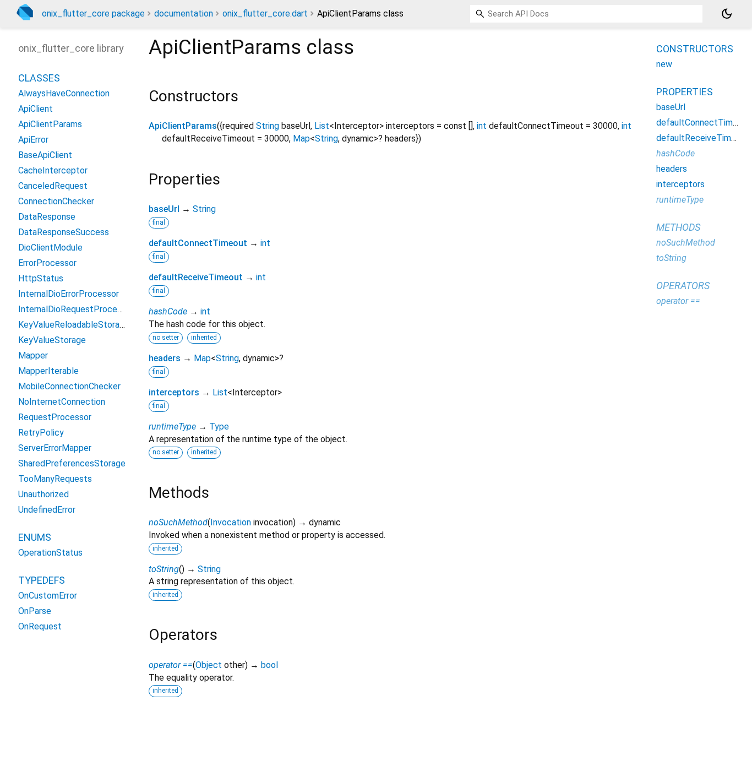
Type (219, 426)
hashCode (168, 311)
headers (165, 358)
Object (208, 665)
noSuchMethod (178, 522)
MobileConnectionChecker (69, 387)
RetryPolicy (41, 433)
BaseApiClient (45, 155)
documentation (183, 13)
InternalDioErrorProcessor (68, 294)
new (664, 64)
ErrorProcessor (47, 263)
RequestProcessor (54, 417)
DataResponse (46, 217)
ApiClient (35, 109)
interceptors (174, 392)
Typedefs (41, 580)
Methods (678, 227)
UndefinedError (46, 510)
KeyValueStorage (52, 340)
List (321, 126)
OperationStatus (50, 553)
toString (164, 569)
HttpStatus (40, 279)
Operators (683, 285)
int (482, 126)
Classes (39, 78)
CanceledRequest (53, 186)
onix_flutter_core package (93, 13)
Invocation (230, 522)
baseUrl (164, 209)
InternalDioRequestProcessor (76, 310)
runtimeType (172, 426)
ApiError (33, 140)
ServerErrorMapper (54, 448)
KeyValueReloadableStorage (73, 325)
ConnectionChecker (56, 202)
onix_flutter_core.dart (265, 13)
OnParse (34, 611)
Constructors (694, 49)
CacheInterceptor (53, 171)
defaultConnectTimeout (198, 243)
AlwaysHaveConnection (64, 94)
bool (269, 665)
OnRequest (40, 627)
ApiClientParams (183, 126)
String (267, 126)
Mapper (33, 356)
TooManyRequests (55, 479)
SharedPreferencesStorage (72, 464)
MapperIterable (48, 371)
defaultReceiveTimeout (196, 277)
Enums (34, 538)
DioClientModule (50, 248)
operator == (171, 665)
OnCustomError (47, 596)
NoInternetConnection (61, 402)
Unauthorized (43, 495)
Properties (684, 91)
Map (301, 138)
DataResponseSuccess (63, 232)
